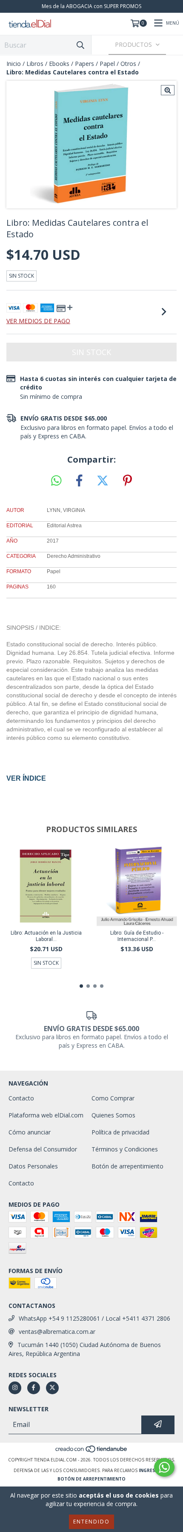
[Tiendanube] (91, 1451)
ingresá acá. (154, 1470)
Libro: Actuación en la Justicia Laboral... (46, 936)
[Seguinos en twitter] (52, 1387)
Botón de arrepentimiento (127, 1166)
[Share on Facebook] (79, 480)
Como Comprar (113, 1098)
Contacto (21, 1098)
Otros (128, 64)
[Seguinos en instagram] (15, 1387)
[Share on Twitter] (102, 480)
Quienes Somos (113, 1115)
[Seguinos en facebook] (33, 1387)
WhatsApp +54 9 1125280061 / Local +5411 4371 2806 (94, 1318)
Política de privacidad (120, 1132)
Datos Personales (33, 1166)
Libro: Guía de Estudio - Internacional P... (136, 936)
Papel (107, 64)
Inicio (13, 64)
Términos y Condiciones (125, 1149)
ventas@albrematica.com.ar (57, 1331)
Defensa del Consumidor (43, 1149)
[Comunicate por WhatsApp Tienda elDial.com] (164, 1467)
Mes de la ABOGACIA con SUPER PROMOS (91, 6)
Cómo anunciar (30, 1132)
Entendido (91, 1521)
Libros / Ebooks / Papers (60, 64)
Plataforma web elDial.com (46, 1115)
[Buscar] (80, 44)
